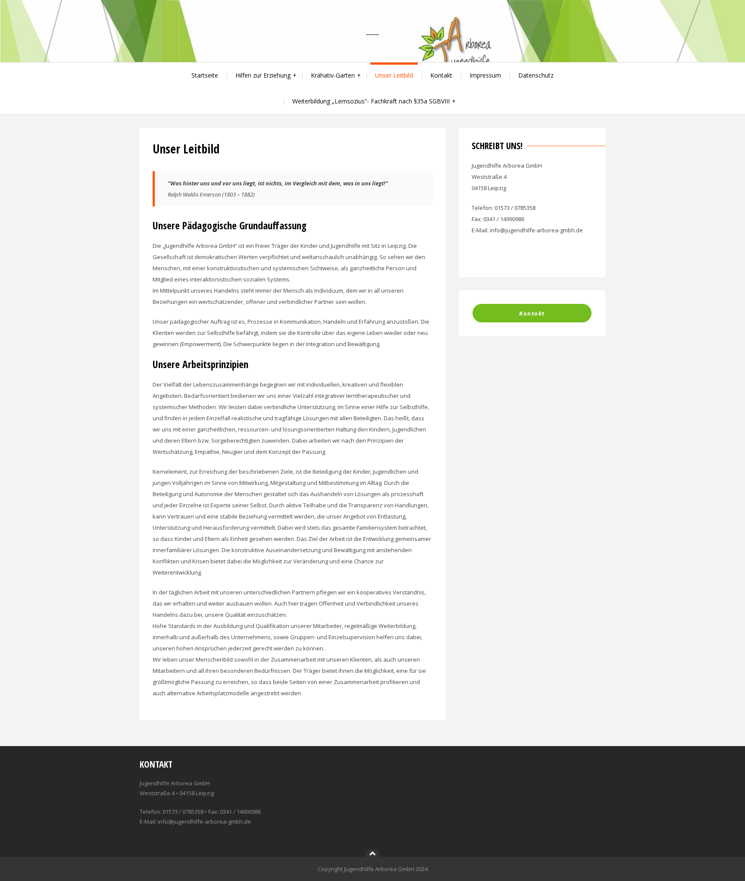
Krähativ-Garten (333, 75)
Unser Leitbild (394, 75)
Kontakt (441, 75)
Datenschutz (536, 75)
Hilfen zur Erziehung (263, 75)
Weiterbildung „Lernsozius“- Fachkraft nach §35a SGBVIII (371, 101)
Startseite (204, 75)
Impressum (485, 75)
